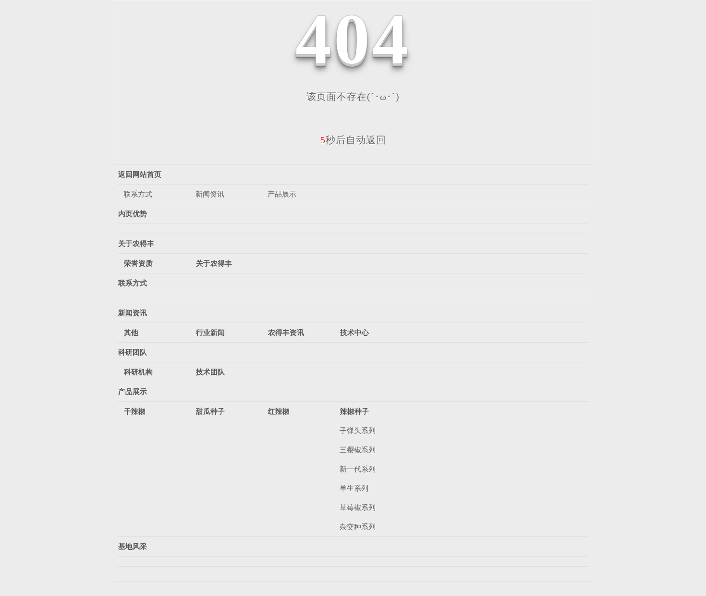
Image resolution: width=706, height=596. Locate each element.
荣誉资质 (138, 263)
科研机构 (138, 372)
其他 (131, 332)
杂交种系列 (358, 526)
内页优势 (132, 214)
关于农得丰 (136, 243)
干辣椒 (135, 411)
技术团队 (210, 372)
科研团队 (132, 352)
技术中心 (354, 332)
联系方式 (137, 194)
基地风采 (132, 546)
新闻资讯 (209, 194)
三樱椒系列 (358, 450)
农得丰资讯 (286, 332)
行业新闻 (210, 332)
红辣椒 (279, 411)
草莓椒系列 (358, 507)
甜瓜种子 (210, 411)
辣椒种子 (354, 411)
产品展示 (282, 194)
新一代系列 (358, 469)
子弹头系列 (358, 430)
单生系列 (354, 488)
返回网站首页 (139, 174)
